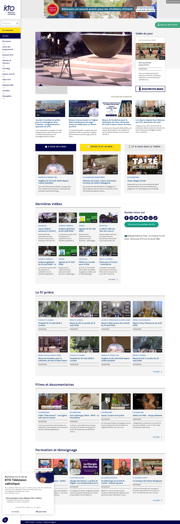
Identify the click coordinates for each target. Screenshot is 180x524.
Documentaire (133, 177)
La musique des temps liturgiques (147, 481)
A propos (6, 91)
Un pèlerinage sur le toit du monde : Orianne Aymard (113, 482)
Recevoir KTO (7, 55)
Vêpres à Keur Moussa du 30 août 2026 (147, 324)
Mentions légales (50, 522)
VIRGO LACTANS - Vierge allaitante (147, 415)
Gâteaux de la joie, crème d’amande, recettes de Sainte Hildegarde (99, 182)
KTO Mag (6, 68)
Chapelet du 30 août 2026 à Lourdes (82, 359)
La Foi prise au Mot (147, 40)
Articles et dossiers (6, 61)
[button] (117, 279)
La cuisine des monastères (94, 177)
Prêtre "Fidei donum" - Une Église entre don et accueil (52, 416)
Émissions (6, 41)
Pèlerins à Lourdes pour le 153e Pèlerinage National (87, 263)
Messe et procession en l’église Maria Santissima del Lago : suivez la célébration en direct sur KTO (83, 123)
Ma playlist (6, 96)
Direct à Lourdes (106, 259)
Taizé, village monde (136, 181)
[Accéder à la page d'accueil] (10, 9)
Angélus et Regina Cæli (47, 177)
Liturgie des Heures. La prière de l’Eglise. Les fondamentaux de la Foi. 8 (84, 482)
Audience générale (66, 226)
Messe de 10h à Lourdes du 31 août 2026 (82, 324)
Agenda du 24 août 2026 (87, 230)
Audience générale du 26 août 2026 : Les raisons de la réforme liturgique (67, 230)
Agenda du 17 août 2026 (67, 263)
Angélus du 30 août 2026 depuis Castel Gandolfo (53, 182)
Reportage (42, 226)
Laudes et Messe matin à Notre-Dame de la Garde (115, 320)
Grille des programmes (7, 48)
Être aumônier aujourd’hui (145, 64)
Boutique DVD (7, 85)
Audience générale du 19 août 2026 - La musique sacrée (47, 263)
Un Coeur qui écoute (109, 478)
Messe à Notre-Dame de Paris (49, 355)
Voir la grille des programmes (121, 96)
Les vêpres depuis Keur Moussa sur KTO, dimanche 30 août (150, 121)
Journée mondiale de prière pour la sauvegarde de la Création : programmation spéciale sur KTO (47, 123)
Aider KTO (6, 80)
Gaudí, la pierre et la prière (112, 415)
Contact (39, 522)
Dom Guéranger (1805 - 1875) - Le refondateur (84, 416)
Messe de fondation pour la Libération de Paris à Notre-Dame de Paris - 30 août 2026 (52, 359)
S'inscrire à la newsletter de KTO (141, 224)
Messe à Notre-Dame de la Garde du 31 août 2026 (115, 324)
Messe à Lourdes (76, 320)
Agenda (82, 226)
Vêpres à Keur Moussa (141, 320)
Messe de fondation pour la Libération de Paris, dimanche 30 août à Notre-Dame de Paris (116, 122)
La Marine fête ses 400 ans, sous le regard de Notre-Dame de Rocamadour (107, 230)
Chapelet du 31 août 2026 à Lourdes (50, 324)
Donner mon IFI (8, 74)
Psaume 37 (42, 88)
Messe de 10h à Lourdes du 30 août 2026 (146, 359)
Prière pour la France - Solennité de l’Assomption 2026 (108, 263)
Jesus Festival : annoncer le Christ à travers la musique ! (47, 230)
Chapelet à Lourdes (46, 320)
